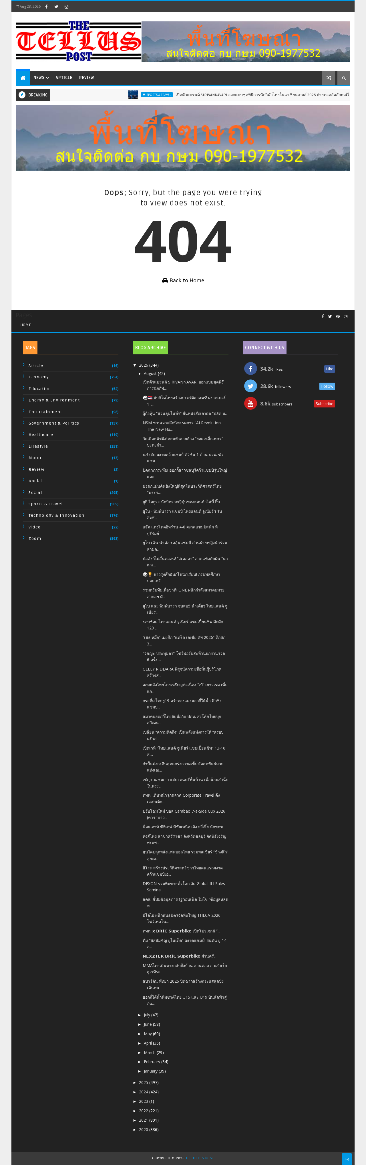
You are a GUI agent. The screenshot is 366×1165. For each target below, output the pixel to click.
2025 (144, 1082)
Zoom (35, 538)
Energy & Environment (54, 400)
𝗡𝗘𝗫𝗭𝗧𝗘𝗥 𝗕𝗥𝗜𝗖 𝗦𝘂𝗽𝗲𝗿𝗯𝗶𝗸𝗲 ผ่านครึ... (179, 956)
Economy (39, 377)
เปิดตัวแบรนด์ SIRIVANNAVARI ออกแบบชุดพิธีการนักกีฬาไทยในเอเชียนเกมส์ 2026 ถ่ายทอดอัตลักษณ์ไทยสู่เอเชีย (257, 94)
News (39, 77)
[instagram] (66, 6)
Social (35, 492)
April (148, 1043)
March (150, 1052)
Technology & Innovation (57, 515)
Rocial (36, 480)
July (147, 1014)
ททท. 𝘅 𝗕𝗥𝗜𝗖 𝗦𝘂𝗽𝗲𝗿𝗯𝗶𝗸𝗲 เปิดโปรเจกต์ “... (181, 931)
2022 (144, 1110)
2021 (144, 1120)
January (151, 1071)
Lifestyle (38, 446)
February (152, 1061)
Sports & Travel (145, 95)
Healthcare (41, 434)
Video (35, 527)
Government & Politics (54, 423)
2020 (144, 1129)
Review (86, 77)
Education (40, 388)
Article (64, 77)
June (148, 1024)
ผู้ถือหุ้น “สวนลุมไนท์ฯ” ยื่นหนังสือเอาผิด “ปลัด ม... (185, 413)
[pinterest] (338, 316)
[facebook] (46, 6)
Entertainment (45, 411)
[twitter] (56, 6)
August (151, 373)
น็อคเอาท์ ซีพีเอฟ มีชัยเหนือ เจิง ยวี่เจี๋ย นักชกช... (184, 826)
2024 (144, 1092)
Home (25, 324)
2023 (144, 1101)
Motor (35, 457)
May (148, 1033)
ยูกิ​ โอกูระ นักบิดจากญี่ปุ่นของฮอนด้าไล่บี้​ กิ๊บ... (182, 501)
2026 (144, 365)
